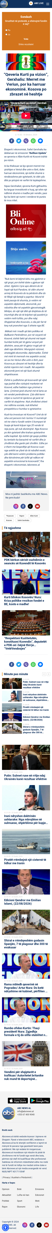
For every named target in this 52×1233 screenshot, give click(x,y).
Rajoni (21, 516)
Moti (37, 1201)
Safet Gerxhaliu (23, 520)
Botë (19, 1189)
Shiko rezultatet (26, 44)
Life (37, 1206)
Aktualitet (6, 1195)
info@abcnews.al (25, 1111)
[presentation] (44, 674)
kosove (9, 520)
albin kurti (34, 516)
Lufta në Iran (23, 1195)
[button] (5, 1227)
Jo (9, 34)
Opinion (5, 1189)
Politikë (5, 1201)
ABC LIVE (38, 3)
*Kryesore (10, 516)
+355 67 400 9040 (26, 1114)
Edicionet (39, 1195)
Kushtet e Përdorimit (21, 1177)
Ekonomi (21, 1206)
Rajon (4, 1206)
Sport (19, 1201)
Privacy (6, 1177)
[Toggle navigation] (48, 4)
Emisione (39, 1189)
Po (9, 30)
